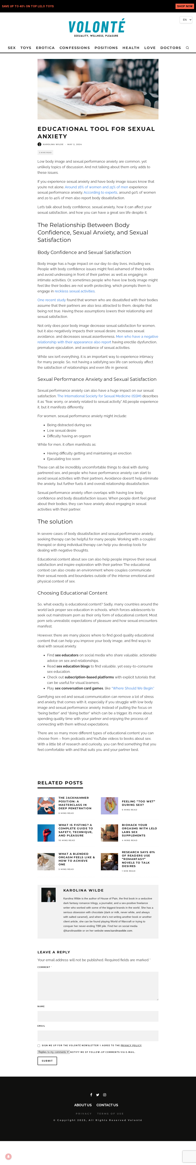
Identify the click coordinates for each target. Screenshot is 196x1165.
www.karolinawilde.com (118, 930)
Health (131, 48)
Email (41, 1026)
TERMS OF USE (110, 1113)
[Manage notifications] (8, 1157)
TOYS (25, 48)
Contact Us (107, 1105)
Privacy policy (131, 1045)
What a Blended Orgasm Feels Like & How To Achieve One (77, 859)
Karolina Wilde (53, 144)
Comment (45, 967)
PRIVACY (84, 1113)
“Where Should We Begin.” (133, 688)
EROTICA (45, 48)
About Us (83, 1105)
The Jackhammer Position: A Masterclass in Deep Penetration (75, 803)
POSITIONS (106, 48)
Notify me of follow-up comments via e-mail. (102, 1052)
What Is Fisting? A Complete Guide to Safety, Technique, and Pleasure (76, 830)
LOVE (150, 48)
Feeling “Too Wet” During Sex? (138, 803)
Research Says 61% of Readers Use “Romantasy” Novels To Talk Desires (138, 859)
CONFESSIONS (75, 48)
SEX (12, 48)
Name (41, 1006)
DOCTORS (170, 48)
